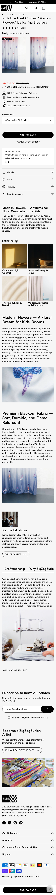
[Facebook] (4, 823)
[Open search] (27, 8)
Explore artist (13, 554)
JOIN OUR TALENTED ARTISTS (19, 750)
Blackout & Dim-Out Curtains (17, 15)
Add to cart (28, 135)
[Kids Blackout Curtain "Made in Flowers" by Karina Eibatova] (14, 55)
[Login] (35, 8)
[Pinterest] (21, 823)
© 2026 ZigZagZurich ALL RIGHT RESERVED (21, 877)
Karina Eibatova (21, 33)
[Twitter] (9, 823)
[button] (43, 8)
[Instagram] (15, 823)
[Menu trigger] (52, 8)
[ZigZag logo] (6, 8)
